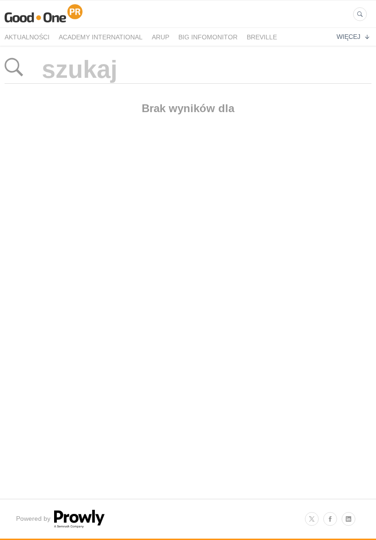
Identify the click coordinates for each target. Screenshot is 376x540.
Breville (262, 37)
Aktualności (27, 37)
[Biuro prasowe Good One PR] (43, 22)
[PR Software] (78, 525)
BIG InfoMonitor (208, 37)
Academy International (101, 37)
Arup (160, 37)
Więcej (348, 36)
